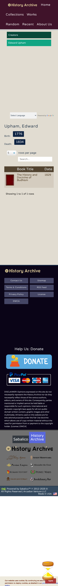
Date (48, 169)
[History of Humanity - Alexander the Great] (41, 465)
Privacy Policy (16, 294)
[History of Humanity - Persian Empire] (17, 465)
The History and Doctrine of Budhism (27, 177)
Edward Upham (17, 42)
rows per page (27, 152)
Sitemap (41, 280)
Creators (13, 35)
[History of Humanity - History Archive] (29, 449)
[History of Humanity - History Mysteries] (17, 458)
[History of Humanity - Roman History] (17, 472)
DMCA (16, 301)
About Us (44, 24)
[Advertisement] (29, 79)
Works (32, 14)
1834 (20, 142)
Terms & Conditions (16, 287)
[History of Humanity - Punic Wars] (41, 472)
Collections (15, 14)
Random (12, 24)
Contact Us (16, 280)
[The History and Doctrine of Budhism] (10, 179)
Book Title (25, 169)
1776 (18, 134)
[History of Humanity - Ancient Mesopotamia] (41, 458)
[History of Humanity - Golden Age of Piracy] (17, 479)
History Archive (37, 437)
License (42, 294)
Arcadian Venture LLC (34, 491)
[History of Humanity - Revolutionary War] (41, 479)
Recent (28, 24)
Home (45, 5)
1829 (47, 174)
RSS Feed (42, 287)
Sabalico (20, 439)
